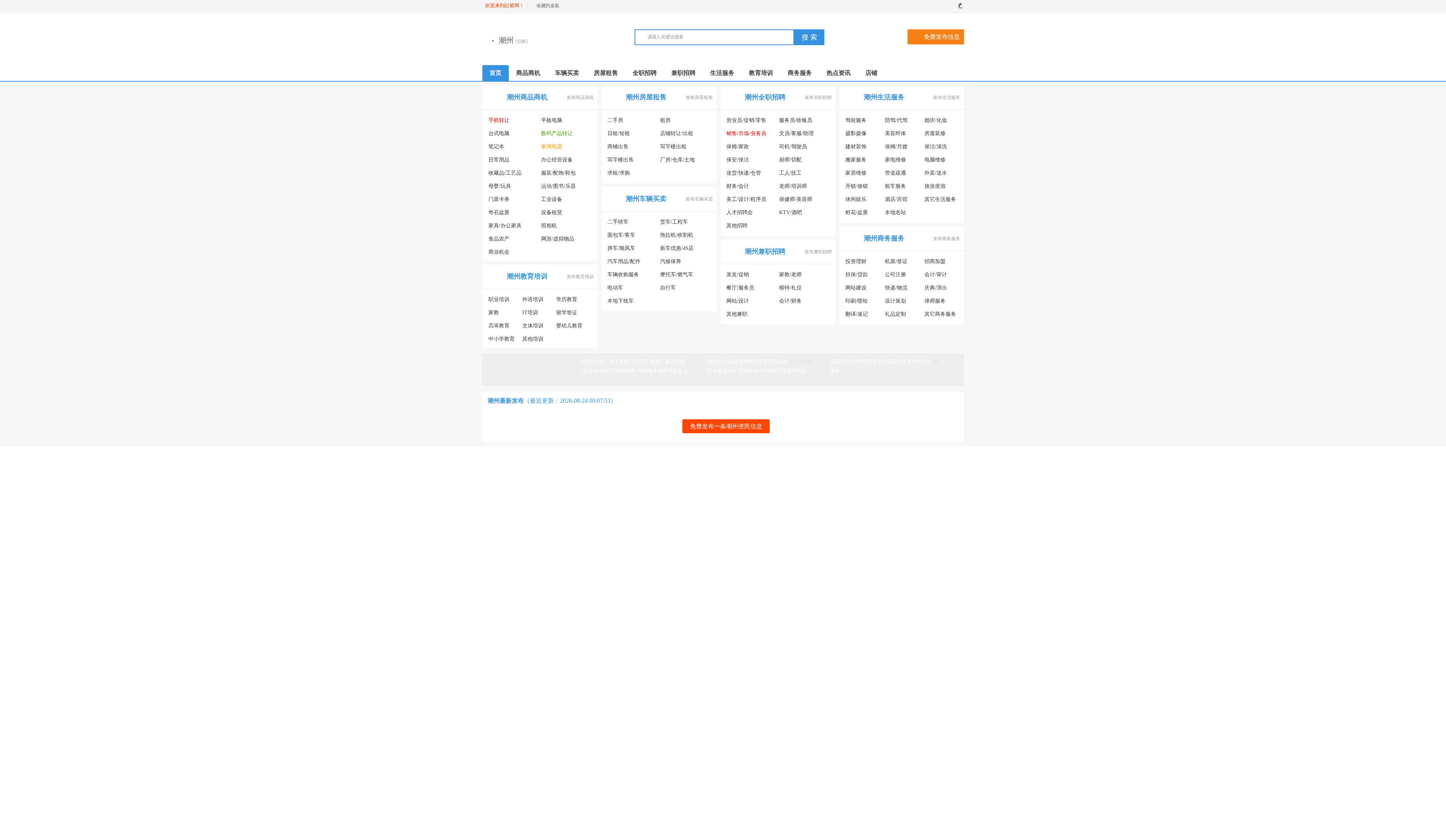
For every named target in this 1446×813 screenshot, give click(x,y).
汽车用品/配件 (624, 263)
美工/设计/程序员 (746, 201)
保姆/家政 (737, 148)
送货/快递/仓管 (743, 175)
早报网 (559, 556)
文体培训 (532, 327)
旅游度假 (935, 188)
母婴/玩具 (499, 188)
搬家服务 (855, 161)
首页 (496, 75)
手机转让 (498, 122)
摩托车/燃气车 (676, 276)
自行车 (668, 289)
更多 (835, 372)
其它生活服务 (940, 201)
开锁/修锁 (856, 188)
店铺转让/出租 (676, 135)
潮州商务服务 (884, 240)
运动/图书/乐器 (558, 188)
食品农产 (498, 241)
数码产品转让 (557, 135)
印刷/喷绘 (856, 303)
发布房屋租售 (699, 99)
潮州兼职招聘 (765, 253)
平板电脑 (551, 122)
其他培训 (532, 341)
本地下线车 (620, 303)
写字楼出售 (620, 161)
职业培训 (498, 301)
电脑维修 (935, 161)
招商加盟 (935, 263)
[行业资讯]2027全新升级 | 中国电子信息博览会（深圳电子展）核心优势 (659, 372)
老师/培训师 (793, 188)
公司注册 (895, 276)
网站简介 (496, 483)
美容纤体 (895, 135)
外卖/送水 (935, 175)
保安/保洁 (737, 161)
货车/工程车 (674, 224)
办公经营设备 (557, 161)
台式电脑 (498, 135)
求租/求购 (618, 175)
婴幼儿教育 (569, 327)
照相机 (549, 227)
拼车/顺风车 (621, 250)
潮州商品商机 (527, 99)
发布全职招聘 (818, 99)
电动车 (615, 289)
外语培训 (532, 301)
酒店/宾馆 (896, 201)
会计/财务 (790, 303)
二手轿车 (617, 224)
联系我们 (496, 493)
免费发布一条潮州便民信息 (726, 428)
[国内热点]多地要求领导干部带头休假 (746, 363)
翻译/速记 (856, 316)
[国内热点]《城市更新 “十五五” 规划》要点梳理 (633, 363)
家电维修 (895, 161)
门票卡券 (498, 201)
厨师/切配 (790, 161)
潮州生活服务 (884, 99)
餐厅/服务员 (740, 289)
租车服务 (895, 188)
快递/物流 (896, 289)
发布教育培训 (580, 278)
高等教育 (498, 327)
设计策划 (895, 303)
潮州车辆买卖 (646, 200)
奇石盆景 (498, 214)
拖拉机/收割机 (676, 237)
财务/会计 (737, 188)
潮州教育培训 (527, 278)
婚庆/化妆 (935, 122)
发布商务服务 (946, 240)
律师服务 (935, 303)
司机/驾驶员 (793, 148)
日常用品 (498, 161)
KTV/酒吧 (790, 214)
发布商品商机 (580, 99)
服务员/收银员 (795, 122)
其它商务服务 (940, 316)
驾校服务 (855, 122)
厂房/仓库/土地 (677, 161)
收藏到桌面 (548, 5)
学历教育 (566, 301)
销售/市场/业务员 (746, 135)
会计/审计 (935, 276)
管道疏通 (895, 175)
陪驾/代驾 (896, 122)
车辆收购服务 (623, 276)
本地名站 (895, 214)
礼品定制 (895, 316)
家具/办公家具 (505, 227)
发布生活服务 (946, 99)
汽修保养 (670, 263)
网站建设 (855, 289)
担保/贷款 (856, 276)
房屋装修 (935, 135)
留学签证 (566, 314)
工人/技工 (790, 175)
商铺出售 (617, 148)
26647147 (918, 493)
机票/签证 (896, 263)
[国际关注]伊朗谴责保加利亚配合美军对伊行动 (880, 363)
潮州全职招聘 (765, 99)
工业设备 (551, 201)
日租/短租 (618, 135)
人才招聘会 (739, 214)
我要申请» (617, 556)
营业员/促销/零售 (746, 122)
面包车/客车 (621, 237)
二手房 (615, 122)
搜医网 (595, 556)
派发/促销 (737, 276)
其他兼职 (736, 316)
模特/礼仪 (790, 289)
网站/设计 (737, 303)
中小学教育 (501, 341)
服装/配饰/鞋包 (558, 175)
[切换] (597, 43)
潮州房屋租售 (646, 99)
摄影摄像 (855, 135)
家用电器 (551, 148)
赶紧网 (577, 556)
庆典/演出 (935, 289)
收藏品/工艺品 (505, 175)
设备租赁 (551, 214)
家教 (493, 314)
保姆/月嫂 (896, 148)
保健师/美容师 (795, 201)
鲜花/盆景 (856, 214)
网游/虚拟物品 (557, 241)
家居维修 (855, 175)
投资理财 (855, 263)
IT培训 (530, 314)
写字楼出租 (673, 148)
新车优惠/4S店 (677, 250)
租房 (665, 122)
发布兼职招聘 (818, 253)
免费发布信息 (942, 38)
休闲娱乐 (855, 201)
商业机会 (498, 254)
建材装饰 (855, 148)
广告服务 (526, 483)
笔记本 (496, 148)
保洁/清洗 (935, 148)
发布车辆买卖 (699, 201)
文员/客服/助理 (796, 135)
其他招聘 (736, 227)
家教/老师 (790, 276)
